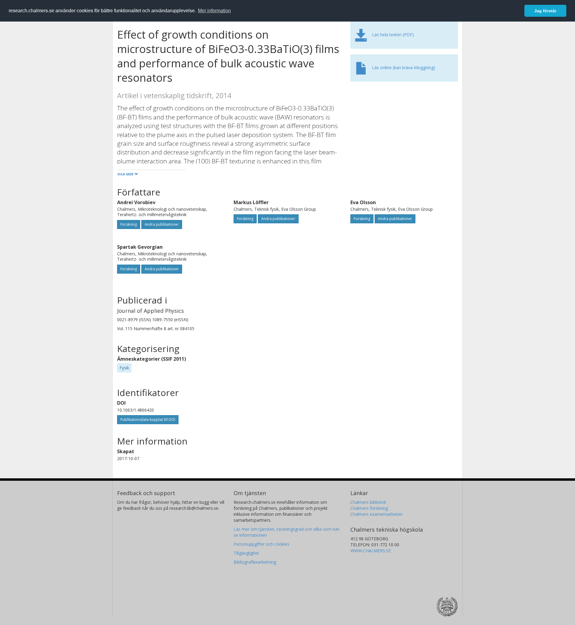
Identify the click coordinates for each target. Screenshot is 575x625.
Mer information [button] (214, 10)
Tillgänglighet (246, 553)
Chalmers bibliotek (368, 502)
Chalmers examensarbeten (376, 514)
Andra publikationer (162, 224)
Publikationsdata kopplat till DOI (147, 419)
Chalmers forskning (369, 508)
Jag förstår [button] (545, 10)
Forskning (128, 224)
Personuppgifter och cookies (261, 544)
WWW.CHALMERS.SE (370, 550)
